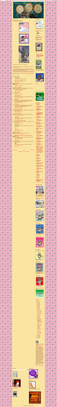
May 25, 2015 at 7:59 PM (19, 145)
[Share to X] (17, 74)
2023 (38, 301)
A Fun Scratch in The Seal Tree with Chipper (39, 123)
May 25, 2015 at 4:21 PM (18, 130)
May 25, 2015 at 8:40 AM (19, 102)
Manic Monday (39, 329)
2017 (37, 307)
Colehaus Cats (38, 116)
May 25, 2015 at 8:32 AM (19, 97)
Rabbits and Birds (38, 158)
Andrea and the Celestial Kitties (40, 344)
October (38, 312)
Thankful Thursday (38, 327)
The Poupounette (38, 125)
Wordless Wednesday (39, 144)
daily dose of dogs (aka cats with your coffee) (39, 55)
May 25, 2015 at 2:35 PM (19, 115)
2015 (37, 309)
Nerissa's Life (38, 103)
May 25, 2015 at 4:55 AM (19, 81)
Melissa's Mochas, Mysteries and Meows (39, 138)
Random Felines (38, 160)
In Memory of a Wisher (39, 56)
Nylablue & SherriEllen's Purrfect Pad (39, 179)
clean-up (37, 104)
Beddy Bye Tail (39, 318)
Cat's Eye (37, 157)
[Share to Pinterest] (18, 74)
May (38, 317)
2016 (37, 308)
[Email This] (16, 74)
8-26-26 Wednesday (39, 114)
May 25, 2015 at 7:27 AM (19, 90)
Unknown (16, 140)
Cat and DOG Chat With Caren (19, 120)
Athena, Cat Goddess (39, 165)
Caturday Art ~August (39, 172)
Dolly (37, 129)
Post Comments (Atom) (25, 151)
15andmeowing (38, 143)
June (38, 316)
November (38, 311)
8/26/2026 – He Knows (39, 117)
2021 (37, 303)
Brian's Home (38, 122)
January (38, 333)
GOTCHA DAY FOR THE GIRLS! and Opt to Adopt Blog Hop (39, 320)
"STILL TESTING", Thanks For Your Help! (39, 120)
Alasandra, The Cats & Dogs (39, 171)
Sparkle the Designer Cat (39, 128)
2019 (37, 305)
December (38, 310)
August (38, 314)
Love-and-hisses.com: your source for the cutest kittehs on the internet (39, 113)
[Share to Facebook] (18, 74)
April (38, 330)
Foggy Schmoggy (38, 163)
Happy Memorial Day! (39, 323)
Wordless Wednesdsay (39, 141)
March (38, 331)
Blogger (32, 405)
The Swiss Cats (17, 113)
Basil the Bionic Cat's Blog (39, 146)
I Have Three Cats (39, 106)
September (39, 313)
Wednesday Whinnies (39, 126)
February (38, 332)
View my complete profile (39, 365)
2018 (37, 306)
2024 (38, 300)
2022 (38, 302)
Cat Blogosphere (38, 131)
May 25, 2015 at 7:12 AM (18, 85)
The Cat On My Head (39, 135)
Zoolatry (37, 119)
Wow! (37, 177)
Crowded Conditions (39, 326)
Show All (43, 182)
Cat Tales (37, 174)
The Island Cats (17, 95)
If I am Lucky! (38, 155)
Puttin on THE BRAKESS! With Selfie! (39, 181)
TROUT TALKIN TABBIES (38, 109)
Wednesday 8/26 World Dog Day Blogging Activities (39, 133)
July (38, 315)
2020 (38, 304)
